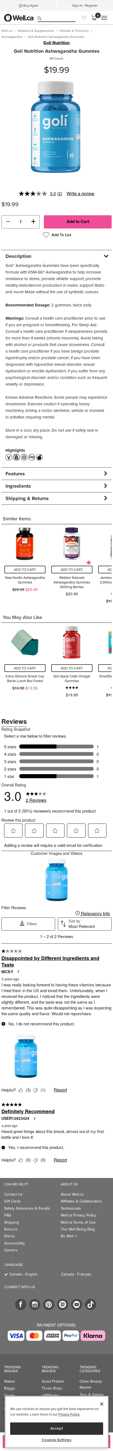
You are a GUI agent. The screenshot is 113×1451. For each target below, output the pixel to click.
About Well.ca (72, 1194)
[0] (94, 18)
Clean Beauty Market (91, 1384)
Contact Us (13, 1194)
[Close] (102, 1404)
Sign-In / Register (85, 5)
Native (9, 1381)
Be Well (69, 1236)
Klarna (9, 1236)
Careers (11, 1250)
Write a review (80, 193)
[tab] (56, 256)
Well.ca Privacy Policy (78, 1215)
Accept (56, 1428)
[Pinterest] (48, 1304)
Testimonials (71, 1208)
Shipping (11, 1222)
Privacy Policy (68, 1414)
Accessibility (14, 1243)
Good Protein (53, 1381)
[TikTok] (90, 1304)
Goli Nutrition (56, 43)
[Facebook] (20, 1304)
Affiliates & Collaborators (81, 1201)
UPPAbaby (50, 1395)
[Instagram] (34, 1304)
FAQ (7, 1215)
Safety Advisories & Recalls (27, 1208)
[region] (57, 1422)
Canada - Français (76, 1274)
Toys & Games (92, 1394)
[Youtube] (76, 1304)
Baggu (9, 1388)
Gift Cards (12, 1201)
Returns (11, 1229)
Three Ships (52, 1388)
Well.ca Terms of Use (78, 1222)
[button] (8, 222)
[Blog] (62, 1304)
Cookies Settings (57, 1440)
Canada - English (23, 1274)
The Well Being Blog (78, 1229)
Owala (9, 1395)
